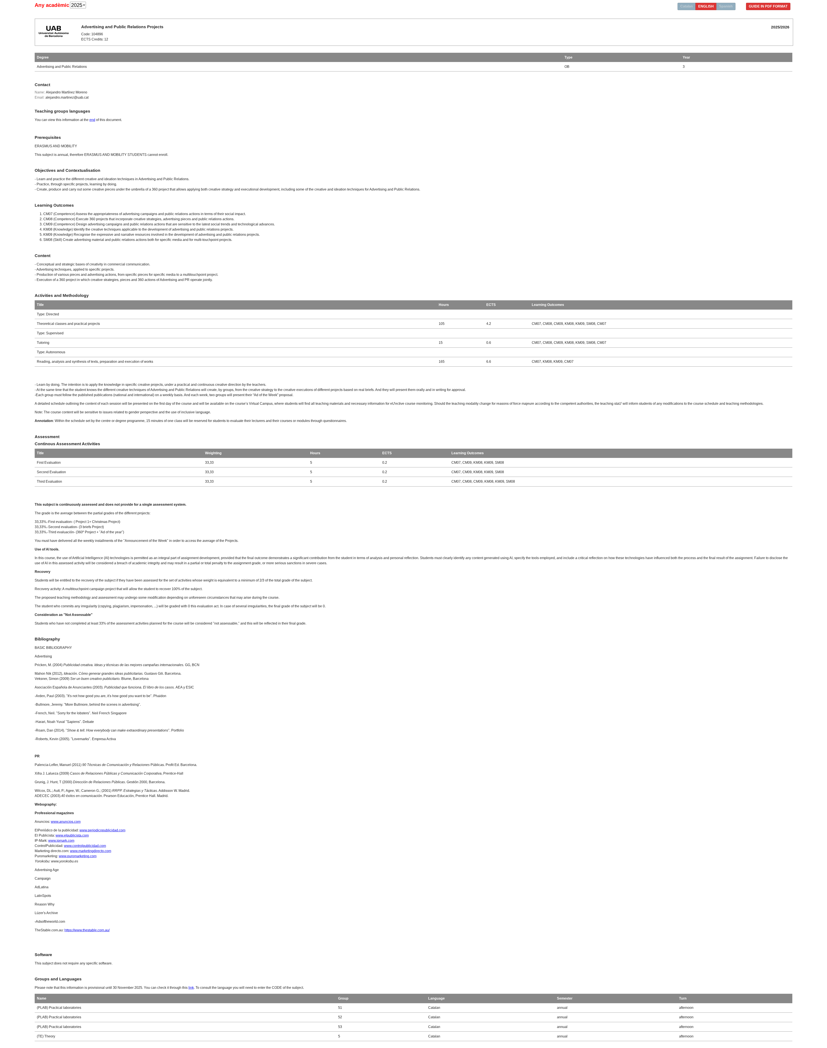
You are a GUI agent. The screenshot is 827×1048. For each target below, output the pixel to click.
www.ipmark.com (61, 840)
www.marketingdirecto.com (90, 851)
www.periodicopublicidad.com (102, 830)
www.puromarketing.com (77, 856)
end (92, 120)
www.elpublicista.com (72, 835)
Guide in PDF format (768, 6)
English (706, 6)
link (191, 987)
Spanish (726, 6)
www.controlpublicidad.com (85, 846)
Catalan (686, 6)
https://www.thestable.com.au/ (87, 930)
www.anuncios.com (66, 821)
